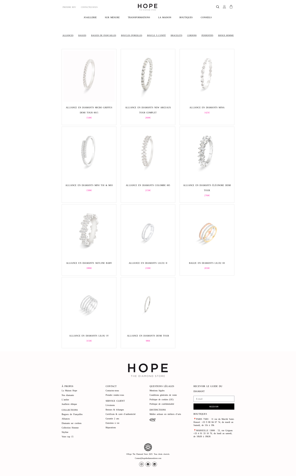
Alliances (66, 419)
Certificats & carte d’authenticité (121, 414)
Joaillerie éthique (69, 404)
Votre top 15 (68, 436)
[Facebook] (148, 464)
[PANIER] (231, 6)
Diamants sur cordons (72, 423)
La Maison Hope (69, 390)
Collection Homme (71, 428)
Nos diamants (68, 395)
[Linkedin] (154, 464)
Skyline (65, 432)
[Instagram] (141, 464)
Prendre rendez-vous (115, 395)
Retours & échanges (115, 410)
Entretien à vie (113, 423)
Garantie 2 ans (112, 418)
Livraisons (110, 405)
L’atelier (65, 400)
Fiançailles (77, 414)
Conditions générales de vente (163, 395)
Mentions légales (158, 390)
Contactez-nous (113, 390)
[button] (218, 7)
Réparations (111, 427)
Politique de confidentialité (162, 404)
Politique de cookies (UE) (162, 399)
